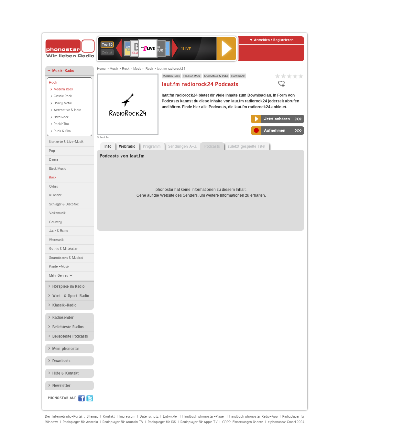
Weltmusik (56, 240)
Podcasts (212, 146)
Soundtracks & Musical (66, 258)
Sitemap (92, 416)
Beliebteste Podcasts (70, 336)
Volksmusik (57, 213)
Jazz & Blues (58, 231)
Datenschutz (149, 416)
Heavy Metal (62, 103)
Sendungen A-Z (182, 146)
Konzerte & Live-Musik (66, 142)
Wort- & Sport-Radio (70, 296)
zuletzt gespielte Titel (246, 146)
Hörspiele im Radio (68, 286)
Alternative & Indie (67, 110)
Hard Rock (61, 117)
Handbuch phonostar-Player (203, 416)
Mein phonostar (65, 348)
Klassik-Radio (64, 305)
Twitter (89, 398)
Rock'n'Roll (61, 124)
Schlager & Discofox (64, 204)
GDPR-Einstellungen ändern (242, 422)
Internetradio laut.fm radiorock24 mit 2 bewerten (284, 76)
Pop (52, 151)
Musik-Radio (63, 70)
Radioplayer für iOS (162, 422)
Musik (114, 68)
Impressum (127, 416)
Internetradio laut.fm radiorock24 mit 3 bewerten (289, 76)
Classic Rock (63, 96)
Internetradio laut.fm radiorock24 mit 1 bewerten (278, 76)
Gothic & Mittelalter (63, 249)
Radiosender (63, 317)
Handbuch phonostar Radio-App (253, 416)
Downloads (61, 361)
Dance (53, 159)
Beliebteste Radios (68, 327)
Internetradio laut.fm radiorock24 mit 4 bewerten (295, 76)
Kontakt (109, 416)
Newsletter (61, 385)
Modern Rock (63, 89)
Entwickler (170, 416)
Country (55, 222)
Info (107, 146)
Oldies (53, 186)
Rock (53, 82)
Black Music (57, 169)
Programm (151, 146)
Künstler (55, 195)
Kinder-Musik (59, 266)
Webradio (127, 146)
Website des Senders (179, 195)
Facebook (81, 398)
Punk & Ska (62, 131)
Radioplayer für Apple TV (199, 422)
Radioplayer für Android (80, 422)
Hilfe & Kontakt (65, 373)
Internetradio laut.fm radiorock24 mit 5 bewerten (301, 76)
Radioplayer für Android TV (123, 422)
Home (101, 68)
